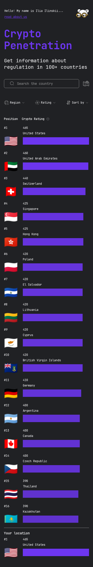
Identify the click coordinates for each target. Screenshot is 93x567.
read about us (15, 17)
